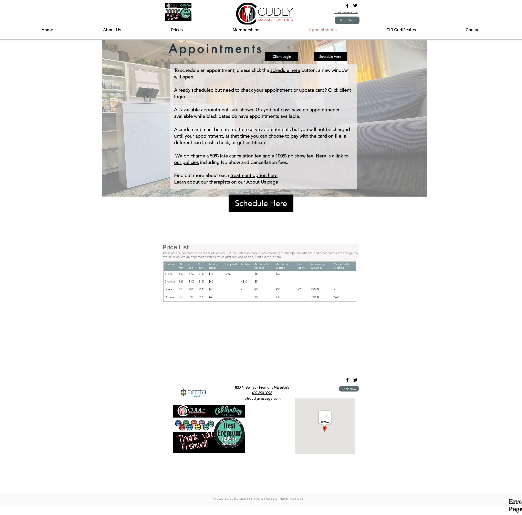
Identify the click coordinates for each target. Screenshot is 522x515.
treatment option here (254, 175)
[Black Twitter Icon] (355, 5)
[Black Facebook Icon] (347, 5)
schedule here (285, 70)
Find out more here (268, 257)
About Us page (262, 182)
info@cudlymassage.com (261, 398)
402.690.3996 (262, 393)
